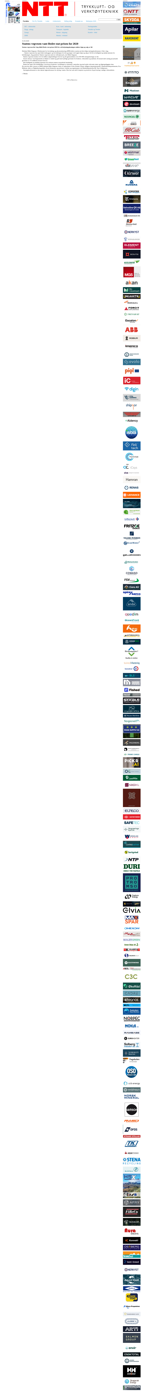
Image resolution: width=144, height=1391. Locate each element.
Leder (47, 21)
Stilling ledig (68, 21)
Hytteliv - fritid (92, 32)
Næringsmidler (92, 26)
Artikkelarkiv (57, 21)
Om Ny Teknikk (37, 21)
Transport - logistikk (62, 29)
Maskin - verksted (61, 35)
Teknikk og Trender (94, 29)
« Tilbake (25, 73)
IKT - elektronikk (29, 26)
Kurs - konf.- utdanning (63, 26)
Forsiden (26, 21)
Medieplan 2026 (91, 21)
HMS (26, 35)
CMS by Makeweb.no (72, 80)
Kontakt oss (79, 21)
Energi (26, 32)
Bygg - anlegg (28, 29)
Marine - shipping (61, 32)
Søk (119, 19)
